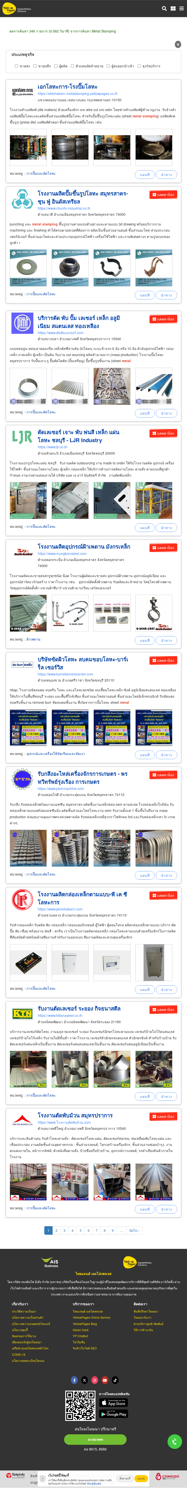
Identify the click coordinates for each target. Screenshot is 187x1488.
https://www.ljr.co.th (52, 446)
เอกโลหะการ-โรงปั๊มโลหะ (68, 86)
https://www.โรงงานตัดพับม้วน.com (64, 1122)
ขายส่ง (25, 65)
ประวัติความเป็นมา (24, 1311)
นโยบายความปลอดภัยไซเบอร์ (31, 1324)
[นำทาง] (166, 174)
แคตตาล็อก (165, 194)
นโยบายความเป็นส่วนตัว (28, 1317)
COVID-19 (18, 1354)
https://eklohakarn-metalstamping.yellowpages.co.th (78, 93)
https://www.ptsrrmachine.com (61, 788)
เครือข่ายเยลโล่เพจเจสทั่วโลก (30, 1348)
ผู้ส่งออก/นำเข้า (123, 65)
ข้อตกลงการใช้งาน (24, 1336)
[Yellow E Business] (74, 1380)
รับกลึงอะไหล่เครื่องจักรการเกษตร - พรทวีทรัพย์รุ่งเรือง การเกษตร (83, 777)
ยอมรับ (141, 1478)
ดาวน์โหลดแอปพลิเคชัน (114, 1394)
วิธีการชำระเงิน (143, 1330)
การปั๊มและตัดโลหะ (41, 173)
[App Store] (140, 1402)
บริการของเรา (83, 1303)
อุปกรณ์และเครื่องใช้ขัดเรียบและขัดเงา (56, 753)
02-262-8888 (95, 1439)
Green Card (80, 1330)
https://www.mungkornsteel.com (62, 553)
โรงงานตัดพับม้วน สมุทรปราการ (75, 1115)
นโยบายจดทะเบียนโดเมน (28, 1360)
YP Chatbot (80, 1336)
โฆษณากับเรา (142, 1317)
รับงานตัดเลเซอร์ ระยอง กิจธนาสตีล (79, 1008)
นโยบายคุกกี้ (20, 1330)
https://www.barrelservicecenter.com (65, 674)
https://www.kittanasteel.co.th (60, 1015)
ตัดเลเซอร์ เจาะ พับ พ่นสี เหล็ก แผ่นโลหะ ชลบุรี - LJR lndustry (78, 436)
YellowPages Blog (85, 1324)
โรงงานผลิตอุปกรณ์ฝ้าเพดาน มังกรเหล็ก (84, 546)
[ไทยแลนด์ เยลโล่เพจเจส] (84, 1380)
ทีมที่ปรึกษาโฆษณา (146, 1311)
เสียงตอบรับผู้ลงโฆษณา (27, 1342)
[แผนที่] (145, 174)
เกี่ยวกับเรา (20, 1303)
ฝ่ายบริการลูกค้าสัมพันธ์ (148, 1324)
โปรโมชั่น (79, 1342)
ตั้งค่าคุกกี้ (125, 1478)
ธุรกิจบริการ (151, 65)
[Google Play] (140, 1413)
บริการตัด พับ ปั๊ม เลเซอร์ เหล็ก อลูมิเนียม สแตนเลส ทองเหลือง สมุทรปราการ (79, 326)
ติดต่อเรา (140, 1303)
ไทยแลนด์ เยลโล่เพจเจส (93, 1273)
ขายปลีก (44, 65)
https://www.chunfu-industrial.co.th (64, 208)
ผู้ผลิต (63, 65)
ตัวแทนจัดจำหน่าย (89, 65)
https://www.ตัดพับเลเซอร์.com (61, 332)
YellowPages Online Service (91, 1317)
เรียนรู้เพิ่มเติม (94, 1483)
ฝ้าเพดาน (33, 639)
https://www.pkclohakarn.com (60, 909)
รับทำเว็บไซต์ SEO (85, 1348)
